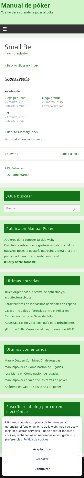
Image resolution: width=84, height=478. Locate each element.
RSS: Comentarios (17, 175)
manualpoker (20, 53)
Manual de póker (25, 5)
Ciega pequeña (15, 98)
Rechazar (42, 459)
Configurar (42, 468)
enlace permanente (30, 139)
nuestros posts (14, 251)
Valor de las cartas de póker (47, 380)
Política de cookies (35, 439)
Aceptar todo (42, 449)
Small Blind (70, 154)
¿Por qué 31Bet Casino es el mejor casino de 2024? (39, 329)
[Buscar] (75, 209)
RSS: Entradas (14, 168)
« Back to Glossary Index (22, 65)
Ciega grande (51, 98)
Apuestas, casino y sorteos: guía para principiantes (40, 323)
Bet (7, 113)
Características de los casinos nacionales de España (40, 304)
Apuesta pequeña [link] (17, 78)
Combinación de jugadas (43, 360)
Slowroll (11, 154)
